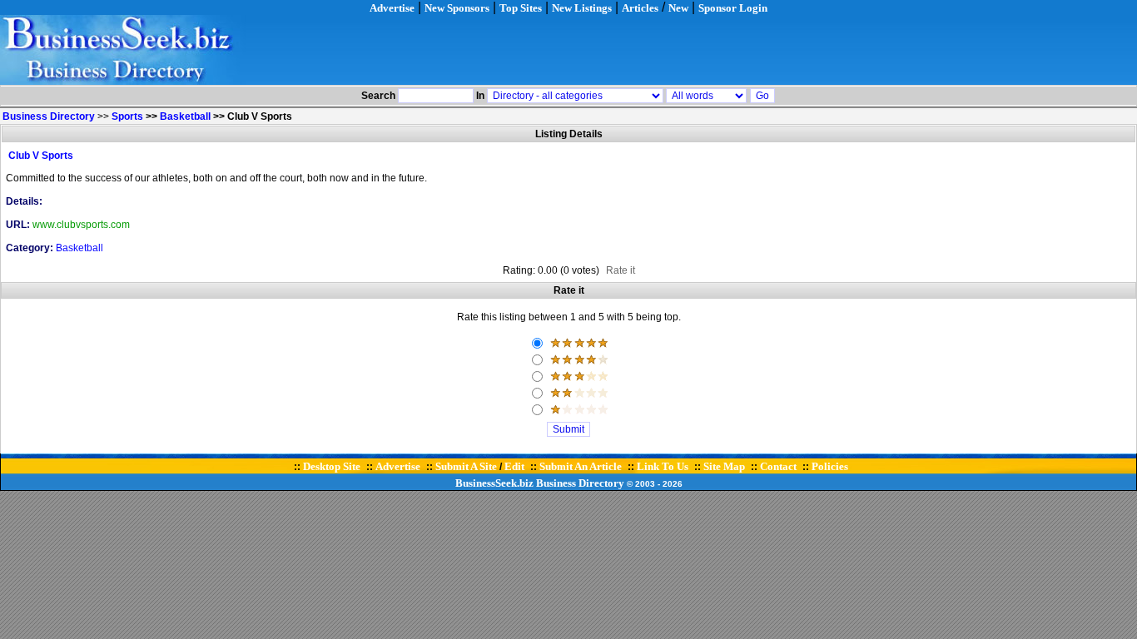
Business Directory (580, 483)
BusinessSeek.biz (494, 483)
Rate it (620, 270)
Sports (127, 116)
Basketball (185, 116)
